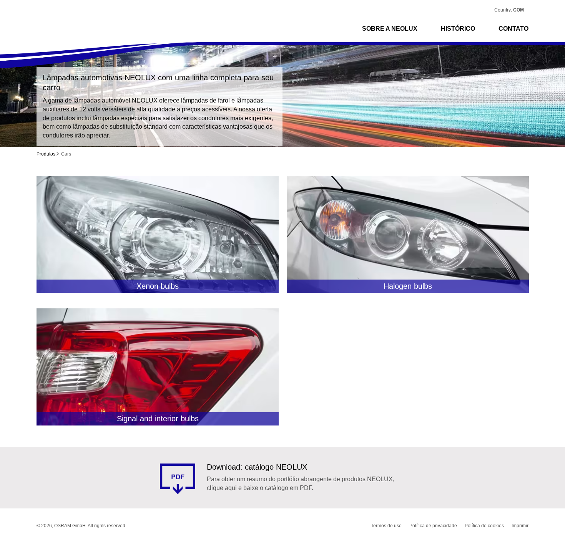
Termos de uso (386, 525)
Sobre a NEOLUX (389, 28)
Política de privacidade (433, 525)
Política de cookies (484, 525)
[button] (520, 10)
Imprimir (520, 525)
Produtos (46, 154)
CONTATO (513, 28)
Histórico (458, 28)
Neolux (64, 28)
